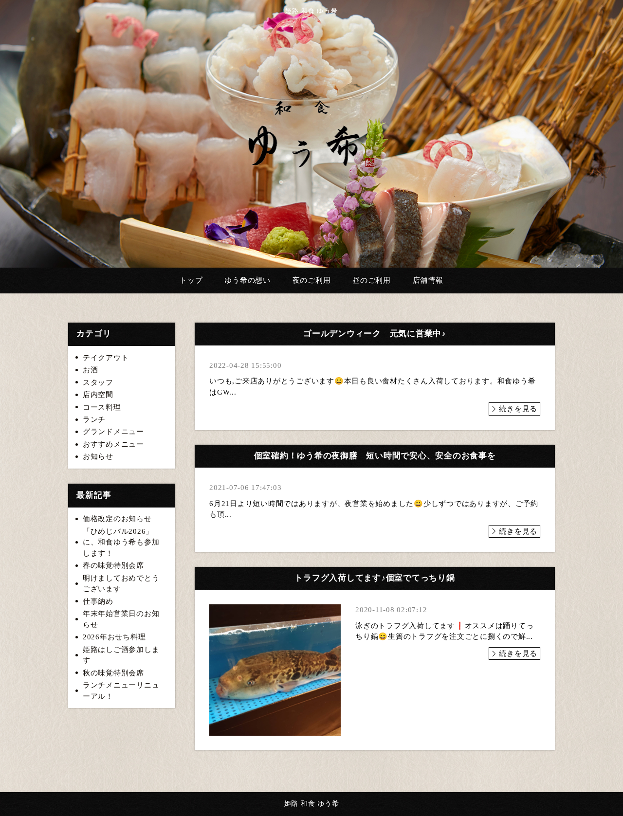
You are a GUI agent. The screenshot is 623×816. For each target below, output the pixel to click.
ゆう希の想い (247, 280)
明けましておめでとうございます (121, 583)
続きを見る (518, 409)
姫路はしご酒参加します (121, 655)
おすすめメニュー (113, 444)
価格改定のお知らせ (117, 519)
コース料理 (102, 407)
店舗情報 (428, 280)
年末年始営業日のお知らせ (121, 619)
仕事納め (98, 601)
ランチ (94, 419)
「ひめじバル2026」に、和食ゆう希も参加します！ (121, 542)
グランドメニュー (113, 431)
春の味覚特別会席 (113, 565)
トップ (191, 280)
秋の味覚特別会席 (113, 673)
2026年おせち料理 (114, 637)
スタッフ (98, 382)
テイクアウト (106, 358)
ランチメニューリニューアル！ (121, 690)
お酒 (90, 370)
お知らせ (98, 456)
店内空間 (98, 395)
